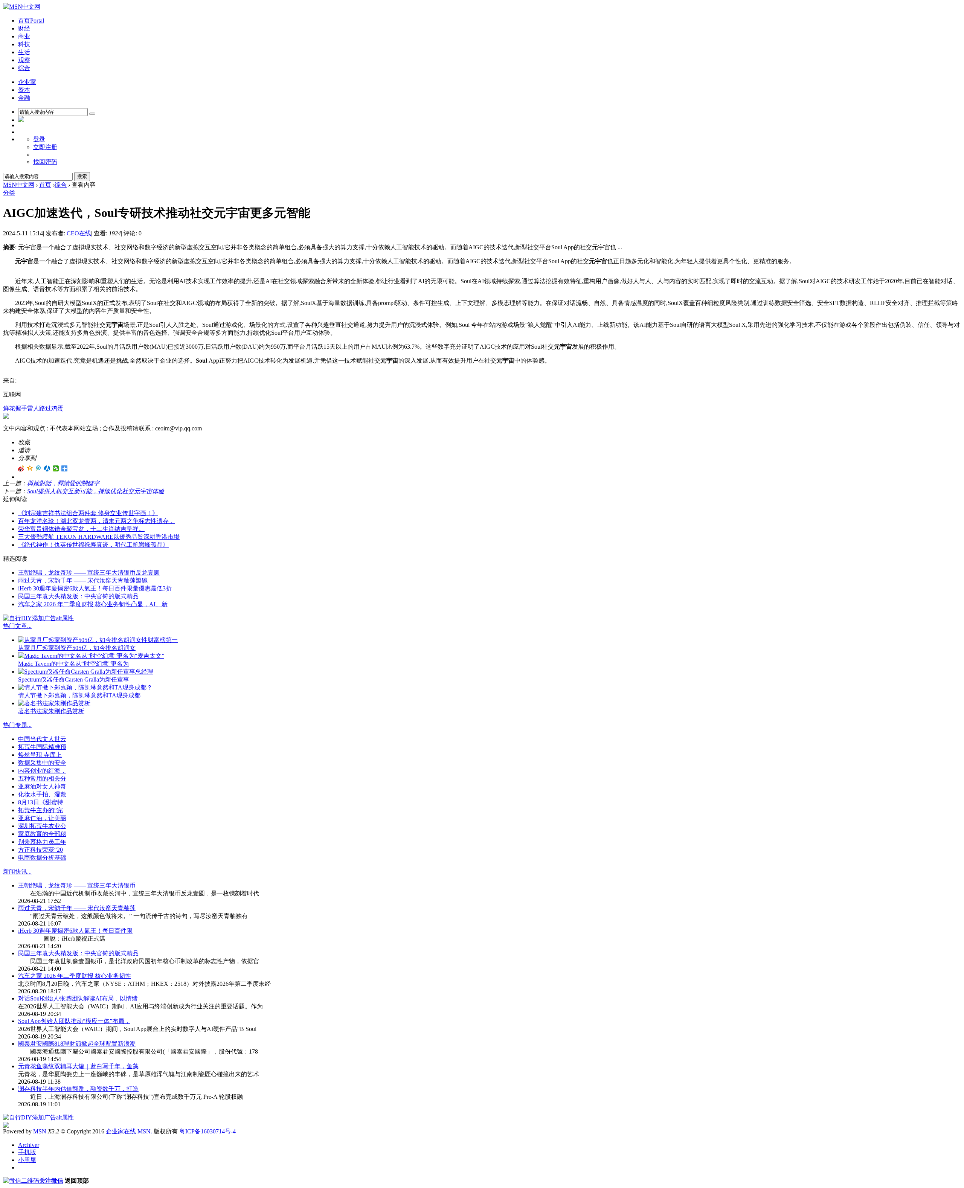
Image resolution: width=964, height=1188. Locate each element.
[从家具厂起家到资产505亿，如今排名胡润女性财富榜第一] (98, 640)
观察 (24, 60)
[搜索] (92, 114)
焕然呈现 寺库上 (40, 755)
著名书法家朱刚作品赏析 (51, 711)
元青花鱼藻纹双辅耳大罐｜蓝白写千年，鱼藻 (78, 1066)
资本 (24, 90)
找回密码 (45, 162)
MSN (39, 1131)
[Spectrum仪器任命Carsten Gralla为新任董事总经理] (85, 671)
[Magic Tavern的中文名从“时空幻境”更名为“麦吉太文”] (91, 656)
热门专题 (15, 725)
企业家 (27, 82)
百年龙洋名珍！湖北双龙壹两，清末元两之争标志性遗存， (96, 521)
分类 (9, 192)
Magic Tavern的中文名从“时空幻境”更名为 (73, 663)
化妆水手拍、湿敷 (42, 794)
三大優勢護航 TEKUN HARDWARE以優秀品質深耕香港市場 (99, 537)
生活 (24, 52)
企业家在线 (121, 1131)
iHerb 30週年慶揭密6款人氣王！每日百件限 (75, 930)
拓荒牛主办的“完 (40, 810)
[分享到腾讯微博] (38, 468)
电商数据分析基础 (42, 857)
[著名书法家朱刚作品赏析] (54, 703)
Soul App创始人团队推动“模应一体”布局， (74, 1021)
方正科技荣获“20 (40, 849)
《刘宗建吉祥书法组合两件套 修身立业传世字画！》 (88, 513)
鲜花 (9, 408)
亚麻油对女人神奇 (42, 786)
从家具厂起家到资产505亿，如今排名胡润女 (77, 648)
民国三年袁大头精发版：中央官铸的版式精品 (78, 596)
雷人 (33, 408)
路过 (45, 408)
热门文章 (15, 626)
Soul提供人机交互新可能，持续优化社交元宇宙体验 (95, 491)
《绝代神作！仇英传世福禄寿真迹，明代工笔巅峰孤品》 (93, 544)
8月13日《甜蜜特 (40, 802)
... (29, 626)
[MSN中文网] (21, 6)
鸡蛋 (57, 408)
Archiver (28, 1145)
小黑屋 (27, 1160)
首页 (31, 20)
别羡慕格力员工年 (42, 842)
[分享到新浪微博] (21, 468)
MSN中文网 (18, 184)
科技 (24, 44)
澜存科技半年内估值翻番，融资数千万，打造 (78, 1089)
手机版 (27, 1152)
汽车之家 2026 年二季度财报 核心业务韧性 (74, 976)
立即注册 (45, 147)
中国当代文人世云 (42, 739)
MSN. (144, 1131)
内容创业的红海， (42, 770)
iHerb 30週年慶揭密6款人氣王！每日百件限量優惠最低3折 (95, 588)
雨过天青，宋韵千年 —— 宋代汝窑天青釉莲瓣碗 (83, 580)
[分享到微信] (56, 468)
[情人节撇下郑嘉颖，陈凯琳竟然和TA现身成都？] (85, 687)
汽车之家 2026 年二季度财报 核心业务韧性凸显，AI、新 (93, 604)
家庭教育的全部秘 (42, 834)
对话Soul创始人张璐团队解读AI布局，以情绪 (78, 998)
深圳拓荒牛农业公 (42, 826)
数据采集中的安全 (42, 762)
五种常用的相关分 (42, 778)
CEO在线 (79, 233)
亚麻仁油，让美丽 (42, 818)
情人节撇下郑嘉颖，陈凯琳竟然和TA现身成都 (79, 695)
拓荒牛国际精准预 (42, 747)
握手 (21, 408)
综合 (24, 68)
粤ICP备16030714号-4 (207, 1131)
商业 (24, 36)
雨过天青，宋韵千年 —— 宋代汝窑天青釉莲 (77, 908)
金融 (24, 98)
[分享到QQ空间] (30, 468)
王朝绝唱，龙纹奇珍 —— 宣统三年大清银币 (77, 885)
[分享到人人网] (47, 468)
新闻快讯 (15, 871)
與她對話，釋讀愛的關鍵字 (63, 483)
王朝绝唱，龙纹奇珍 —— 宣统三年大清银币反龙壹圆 (89, 572)
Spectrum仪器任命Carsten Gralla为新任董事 (73, 679)
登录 (39, 139)
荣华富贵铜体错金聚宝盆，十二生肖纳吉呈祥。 (81, 529)
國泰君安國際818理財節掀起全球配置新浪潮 (77, 1043)
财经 (24, 28)
